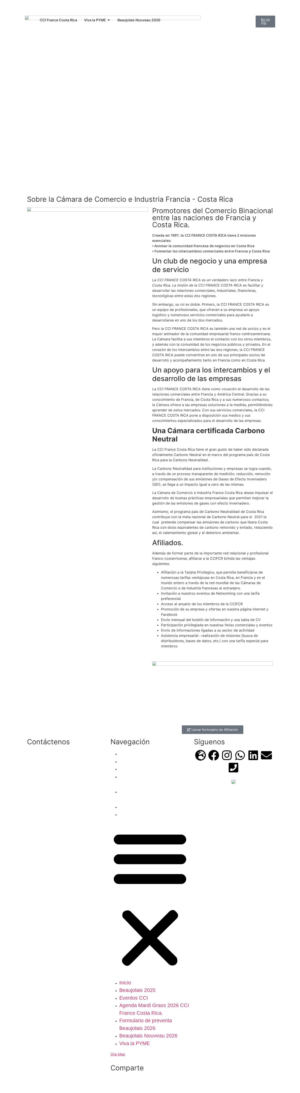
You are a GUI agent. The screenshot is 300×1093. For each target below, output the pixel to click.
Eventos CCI (133, 769)
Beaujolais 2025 (137, 761)
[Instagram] (226, 755)
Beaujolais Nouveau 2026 (148, 807)
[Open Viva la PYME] (108, 20)
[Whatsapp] (240, 755)
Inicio (125, 753)
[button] (150, 898)
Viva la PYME (134, 814)
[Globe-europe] (200, 755)
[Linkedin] (253, 755)
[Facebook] (213, 755)
